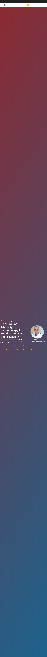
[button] (28, 5)
